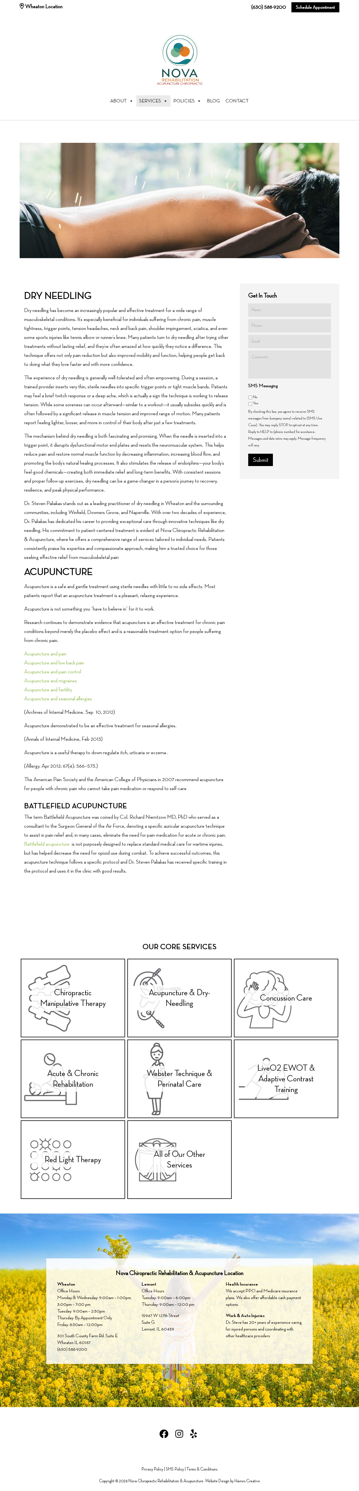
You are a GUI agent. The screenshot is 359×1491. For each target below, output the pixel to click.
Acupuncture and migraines (50, 681)
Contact (237, 101)
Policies (184, 101)
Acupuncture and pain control (52, 672)
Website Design (217, 1481)
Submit (260, 460)
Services (150, 101)
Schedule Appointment (315, 7)
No (255, 397)
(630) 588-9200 (268, 7)
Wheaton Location (43, 7)
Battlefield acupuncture (47, 844)
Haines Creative (247, 1481)
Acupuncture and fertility (48, 690)
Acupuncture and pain (45, 654)
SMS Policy (175, 1469)
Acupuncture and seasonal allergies (58, 699)
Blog (213, 101)
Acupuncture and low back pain (54, 663)
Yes (255, 403)
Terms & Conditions (202, 1469)
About (118, 101)
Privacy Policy (152, 1469)
